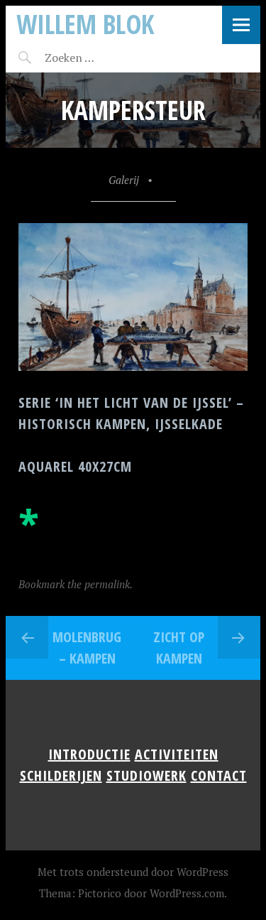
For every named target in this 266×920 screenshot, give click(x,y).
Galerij (124, 180)
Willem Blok (85, 24)
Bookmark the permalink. (75, 584)
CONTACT (219, 775)
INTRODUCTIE (89, 754)
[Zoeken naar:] (103, 57)
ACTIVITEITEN (176, 754)
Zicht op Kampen (178, 647)
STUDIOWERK (146, 775)
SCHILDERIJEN (61, 775)
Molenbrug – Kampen (86, 647)
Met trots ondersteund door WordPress (133, 872)
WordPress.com (187, 893)
